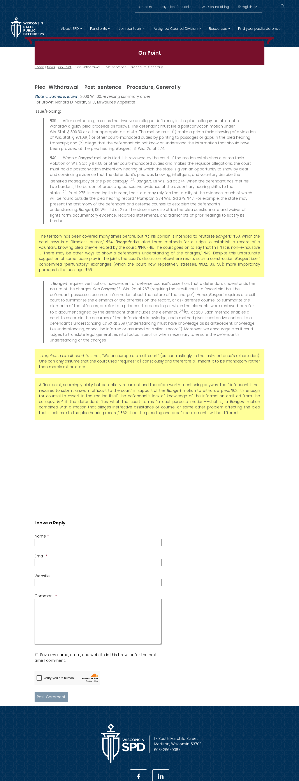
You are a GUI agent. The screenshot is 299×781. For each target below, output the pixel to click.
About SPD (70, 28)
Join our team (130, 28)
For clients (98, 28)
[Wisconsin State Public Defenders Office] (123, 762)
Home (39, 67)
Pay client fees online (177, 7)
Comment (46, 596)
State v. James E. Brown (57, 96)
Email (41, 556)
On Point (145, 7)
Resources (218, 28)
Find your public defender (260, 28)
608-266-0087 (167, 749)
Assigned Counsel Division (176, 28)
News (51, 67)
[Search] (282, 6)
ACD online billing (215, 7)
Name (42, 536)
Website (42, 576)
